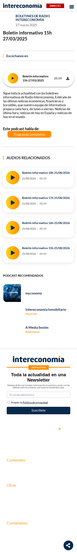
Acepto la (29, 402)
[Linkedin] (61, 441)
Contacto (13, 493)
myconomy (14, 468)
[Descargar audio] (67, 78)
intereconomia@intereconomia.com (30, 533)
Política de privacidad (20, 505)
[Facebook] (27, 441)
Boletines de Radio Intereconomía (33, 18)
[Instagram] (49, 441)
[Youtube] (38, 441)
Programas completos (29, 134)
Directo (55, 5)
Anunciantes (15, 474)
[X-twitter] (16, 441)
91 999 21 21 (15, 539)
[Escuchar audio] (13, 78)
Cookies (12, 512)
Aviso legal (13, 499)
